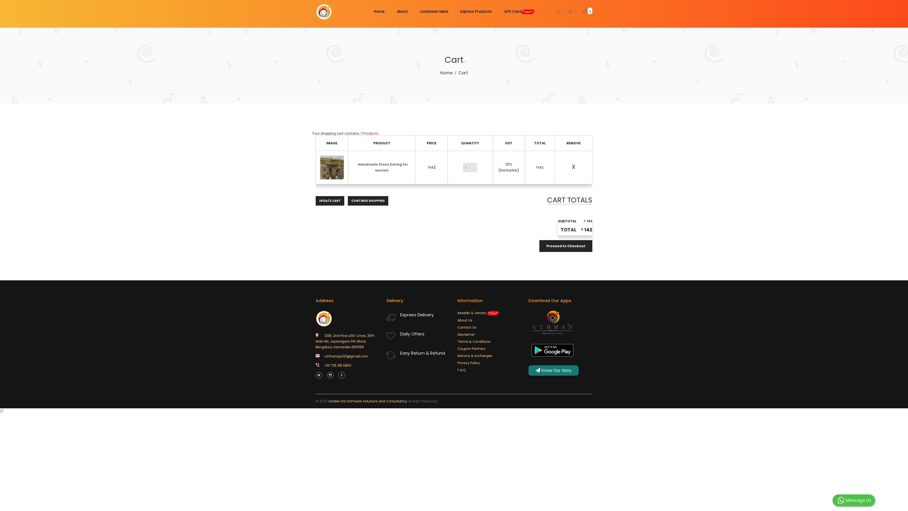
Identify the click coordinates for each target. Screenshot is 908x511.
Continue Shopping (368, 201)
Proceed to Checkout (565, 246)
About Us (465, 320)
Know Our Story (556, 370)
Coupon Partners (471, 348)
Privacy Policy (469, 363)
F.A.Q (462, 370)
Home (446, 73)
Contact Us (467, 327)
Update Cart (330, 201)
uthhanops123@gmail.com (346, 356)
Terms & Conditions (474, 341)
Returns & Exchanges (475, 355)
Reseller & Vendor (478, 313)
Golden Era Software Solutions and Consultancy (367, 401)
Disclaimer (466, 334)
